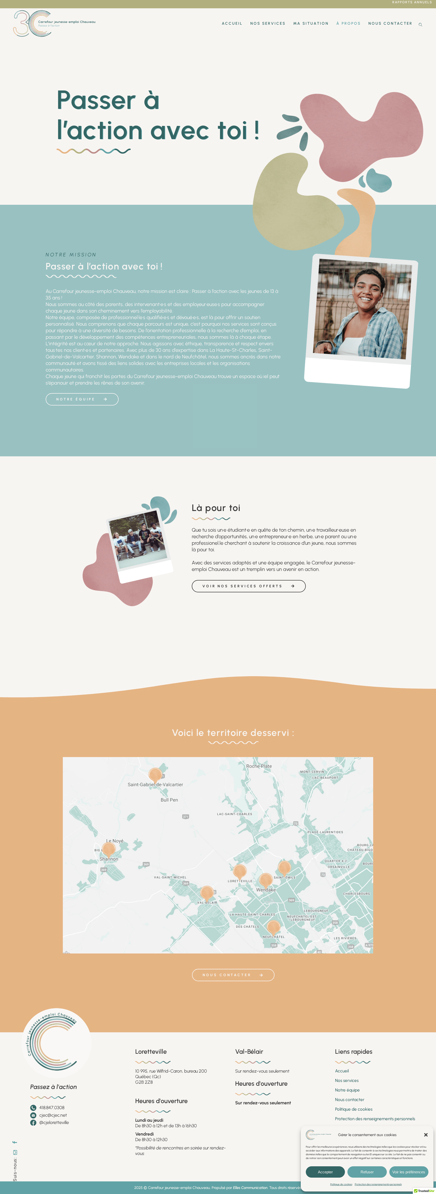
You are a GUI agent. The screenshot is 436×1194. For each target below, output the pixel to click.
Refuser (367, 1172)
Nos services (347, 1080)
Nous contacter (349, 1099)
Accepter (325, 1172)
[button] (425, 1134)
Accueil (342, 1070)
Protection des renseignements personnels (378, 1184)
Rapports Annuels (412, 2)
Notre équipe (347, 1090)
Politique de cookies (341, 1184)
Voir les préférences (408, 1172)
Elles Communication (250, 1187)
